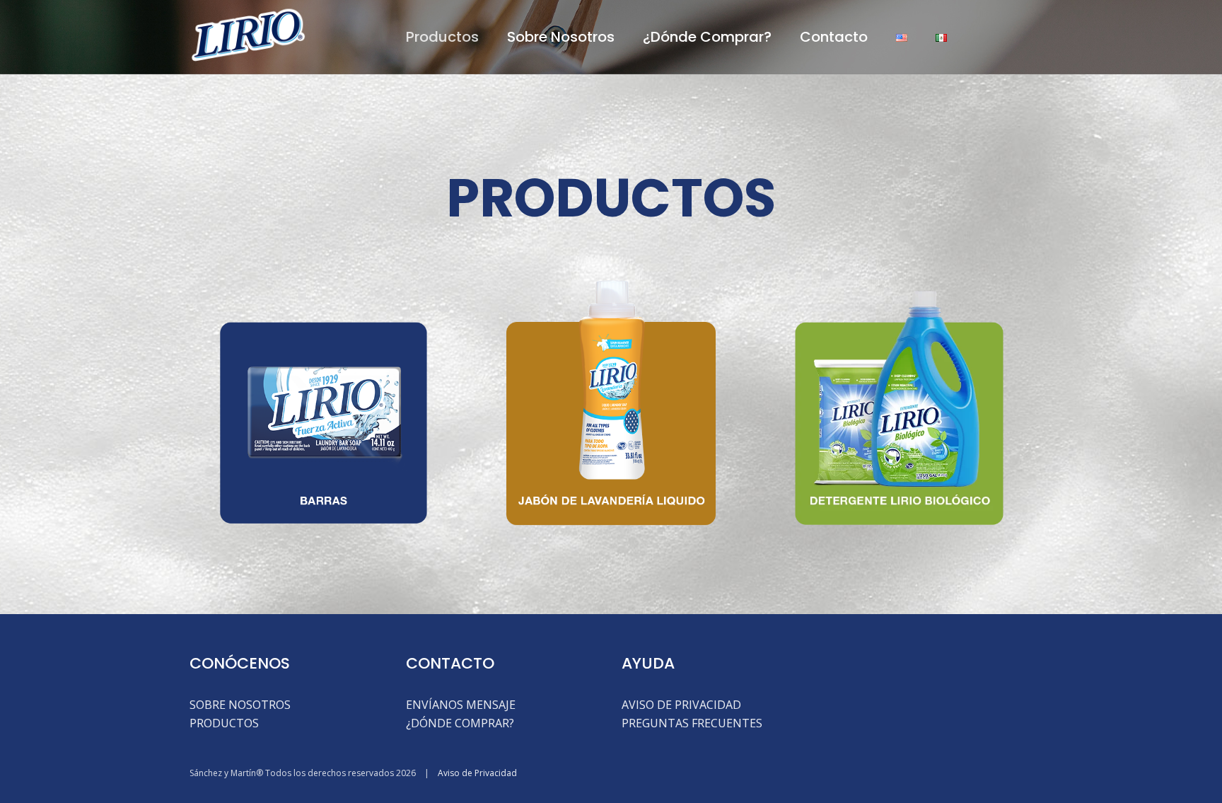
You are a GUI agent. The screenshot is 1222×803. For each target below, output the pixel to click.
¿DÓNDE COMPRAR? (460, 723)
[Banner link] (323, 403)
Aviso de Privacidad (477, 773)
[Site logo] (248, 35)
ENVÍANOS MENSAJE (461, 704)
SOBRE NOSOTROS (240, 704)
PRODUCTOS (224, 723)
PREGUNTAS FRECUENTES (692, 723)
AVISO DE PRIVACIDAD (681, 704)
